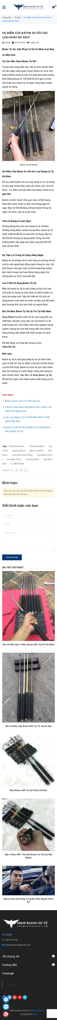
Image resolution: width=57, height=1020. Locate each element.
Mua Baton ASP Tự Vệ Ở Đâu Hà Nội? (28, 790)
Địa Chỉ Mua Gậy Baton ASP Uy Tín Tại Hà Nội (28, 726)
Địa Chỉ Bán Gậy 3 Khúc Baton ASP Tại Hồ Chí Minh (28, 644)
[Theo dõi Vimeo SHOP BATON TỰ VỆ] (25, 997)
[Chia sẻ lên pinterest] (21, 470)
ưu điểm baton (17, 463)
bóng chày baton (17, 446)
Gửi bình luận (12, 557)
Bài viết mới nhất (13, 567)
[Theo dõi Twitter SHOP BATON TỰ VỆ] (9, 997)
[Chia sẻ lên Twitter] (16, 470)
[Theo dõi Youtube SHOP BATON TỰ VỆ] (20, 997)
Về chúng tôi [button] (10, 956)
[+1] (25, 470)
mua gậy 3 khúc (14, 459)
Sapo (34, 1014)
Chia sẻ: (5, 470)
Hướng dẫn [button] (9, 964)
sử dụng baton (32, 459)
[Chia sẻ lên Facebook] (11, 470)
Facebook (12, 984)
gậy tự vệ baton (37, 450)
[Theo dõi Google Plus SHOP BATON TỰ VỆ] (14, 997)
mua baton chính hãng (22, 455)
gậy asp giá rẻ (19, 450)
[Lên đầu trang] (48, 1014)
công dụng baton (37, 446)
